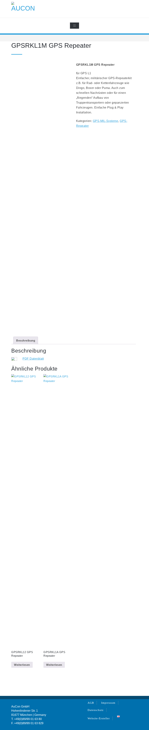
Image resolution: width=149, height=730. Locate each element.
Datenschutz (96, 710)
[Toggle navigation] (74, 26)
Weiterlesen (22, 664)
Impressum (108, 702)
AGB (91, 702)
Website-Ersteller (99, 718)
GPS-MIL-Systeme (105, 120)
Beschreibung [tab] (25, 340)
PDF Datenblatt (33, 358)
